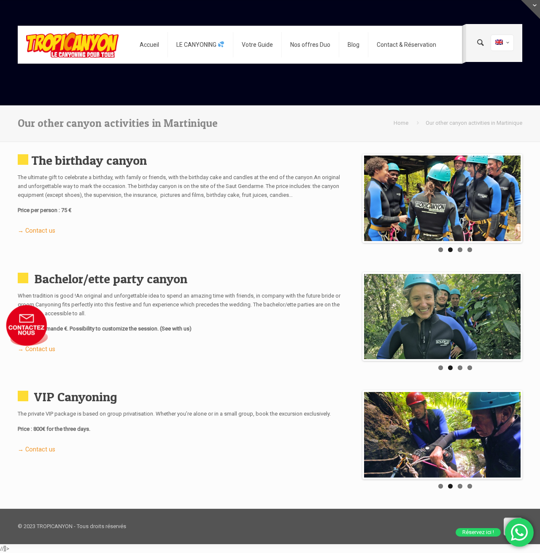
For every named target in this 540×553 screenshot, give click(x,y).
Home (401, 123)
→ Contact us (36, 230)
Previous (351, 198)
